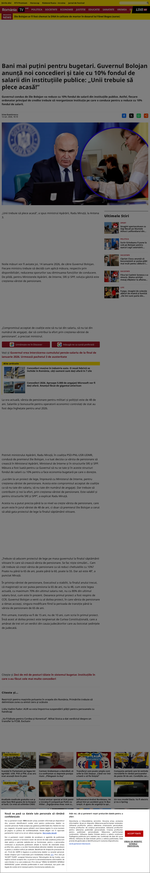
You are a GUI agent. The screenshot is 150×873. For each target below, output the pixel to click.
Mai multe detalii (50, 833)
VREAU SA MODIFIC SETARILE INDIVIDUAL (133, 843)
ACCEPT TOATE (134, 833)
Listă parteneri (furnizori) (79, 844)
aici (52, 854)
